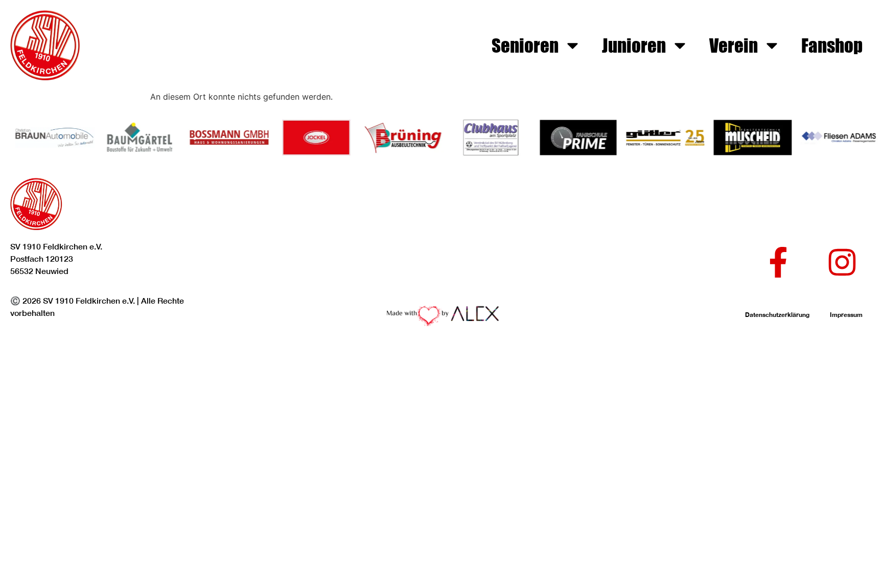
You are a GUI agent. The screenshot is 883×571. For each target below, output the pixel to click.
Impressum (846, 314)
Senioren (525, 45)
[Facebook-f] (778, 262)
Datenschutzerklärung (777, 314)
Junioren (634, 45)
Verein (733, 45)
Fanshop (832, 45)
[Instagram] (842, 262)
